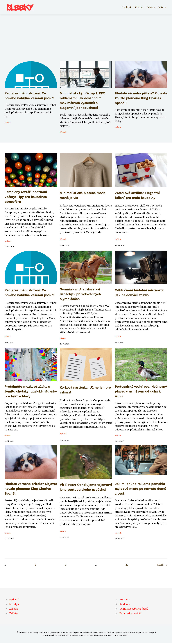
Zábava (151, 7)
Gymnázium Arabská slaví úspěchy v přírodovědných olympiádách (80, 294)
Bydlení (126, 7)
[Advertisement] (86, 41)
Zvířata (162, 7)
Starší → (162, 564)
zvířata (7, 122)
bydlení (8, 241)
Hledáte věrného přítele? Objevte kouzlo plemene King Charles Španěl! (141, 98)
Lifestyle (139, 7)
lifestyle (63, 132)
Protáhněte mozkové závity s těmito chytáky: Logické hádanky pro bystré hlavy (31, 391)
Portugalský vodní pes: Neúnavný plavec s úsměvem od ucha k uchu (141, 391)
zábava (63, 338)
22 (127, 564)
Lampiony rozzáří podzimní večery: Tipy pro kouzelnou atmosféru (26, 197)
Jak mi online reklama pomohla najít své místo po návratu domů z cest (140, 488)
